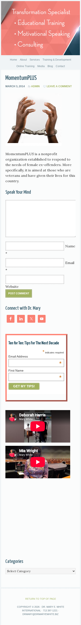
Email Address (35, 356)
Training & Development (57, 59)
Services (35, 59)
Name (70, 246)
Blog (50, 66)
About (23, 59)
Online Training (25, 66)
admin (35, 86)
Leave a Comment (59, 86)
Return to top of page (40, 599)
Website (12, 286)
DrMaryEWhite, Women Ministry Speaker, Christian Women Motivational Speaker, (40, 28)
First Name (35, 370)
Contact (60, 66)
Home (13, 59)
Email (69, 263)
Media (41, 66)
